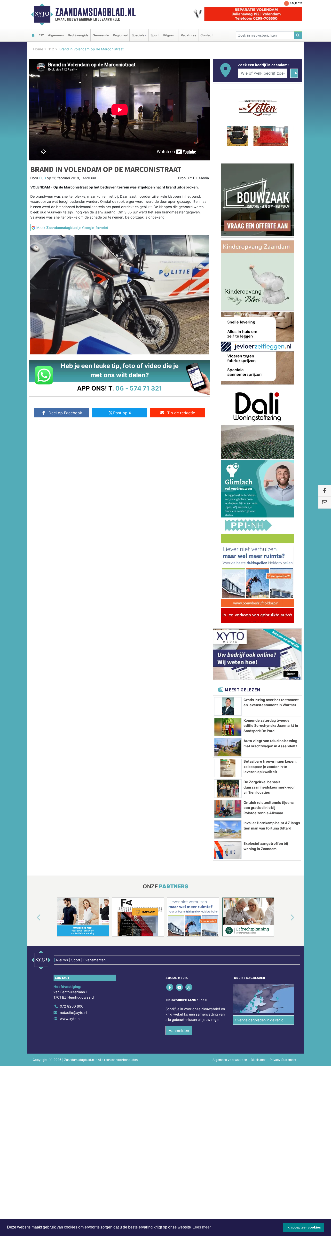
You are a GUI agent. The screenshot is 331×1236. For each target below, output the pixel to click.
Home (38, 49)
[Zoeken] (298, 35)
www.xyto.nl (70, 1019)
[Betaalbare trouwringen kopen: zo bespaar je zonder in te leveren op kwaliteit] (228, 768)
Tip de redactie (181, 412)
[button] (33, 917)
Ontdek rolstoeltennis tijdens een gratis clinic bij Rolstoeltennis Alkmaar (269, 807)
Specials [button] (138, 35)
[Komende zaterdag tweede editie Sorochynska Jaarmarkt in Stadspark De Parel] (228, 727)
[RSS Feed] (189, 987)
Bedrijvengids (78, 35)
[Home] (33, 35)
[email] (324, 502)
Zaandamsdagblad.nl (95, 12)
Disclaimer (258, 1060)
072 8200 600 (71, 1006)
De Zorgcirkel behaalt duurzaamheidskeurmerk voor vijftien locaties (269, 787)
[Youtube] (179, 987)
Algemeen (56, 35)
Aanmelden (179, 1030)
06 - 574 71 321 (138, 388)
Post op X (122, 412)
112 (41, 35)
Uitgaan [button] (168, 35)
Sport (154, 35)
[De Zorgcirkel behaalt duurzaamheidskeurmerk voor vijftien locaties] (228, 788)
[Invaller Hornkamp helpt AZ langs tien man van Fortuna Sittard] (228, 829)
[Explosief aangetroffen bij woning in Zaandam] (228, 850)
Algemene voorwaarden (230, 1060)
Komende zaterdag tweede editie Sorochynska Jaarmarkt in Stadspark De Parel (271, 725)
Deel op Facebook (65, 412)
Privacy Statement (283, 1060)
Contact (206, 35)
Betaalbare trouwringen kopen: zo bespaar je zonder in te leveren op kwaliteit (270, 766)
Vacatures (188, 35)
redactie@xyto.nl (73, 1012)
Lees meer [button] (202, 1227)
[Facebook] (170, 987)
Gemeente (101, 35)
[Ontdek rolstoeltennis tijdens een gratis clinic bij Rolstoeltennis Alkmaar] (228, 809)
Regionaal (120, 35)
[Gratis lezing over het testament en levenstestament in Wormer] (228, 706)
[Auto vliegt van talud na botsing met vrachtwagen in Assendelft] (228, 747)
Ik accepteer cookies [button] (304, 1227)
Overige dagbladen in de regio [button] (259, 1020)
